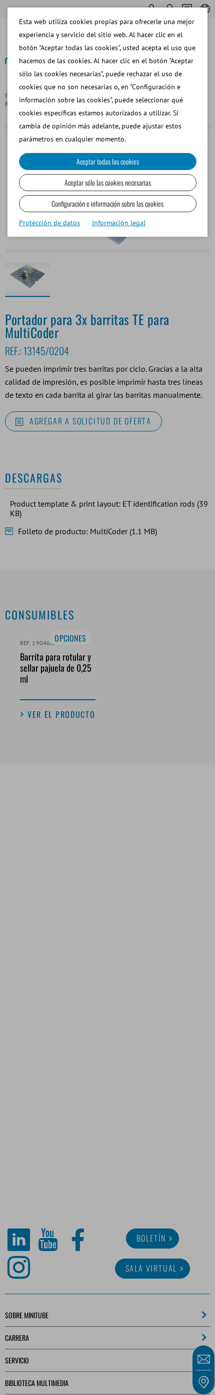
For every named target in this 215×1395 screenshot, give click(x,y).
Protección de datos (49, 222)
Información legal (119, 222)
